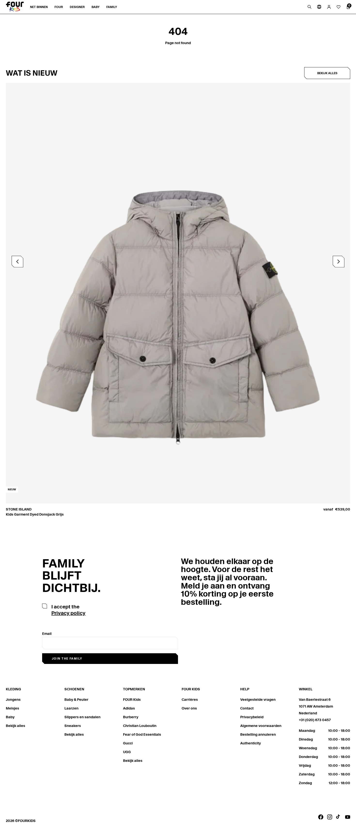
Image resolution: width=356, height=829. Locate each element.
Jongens (13, 699)
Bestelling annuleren (258, 734)
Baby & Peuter (76, 699)
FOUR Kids (132, 699)
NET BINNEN (39, 7)
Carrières (190, 699)
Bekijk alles (327, 73)
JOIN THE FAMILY (67, 658)
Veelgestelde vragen (258, 699)
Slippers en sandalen (82, 717)
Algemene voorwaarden (260, 726)
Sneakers (72, 726)
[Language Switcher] (319, 7)
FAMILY (111, 7)
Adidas (129, 708)
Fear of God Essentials (142, 734)
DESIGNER (77, 7)
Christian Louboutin (139, 726)
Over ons (189, 708)
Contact (247, 708)
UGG (127, 752)
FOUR (58, 7)
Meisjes (12, 708)
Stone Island (18, 509)
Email (47, 634)
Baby (10, 717)
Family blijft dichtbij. (71, 575)
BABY (96, 7)
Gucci (128, 743)
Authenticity (250, 743)
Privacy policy (68, 613)
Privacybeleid (251, 717)
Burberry (130, 717)
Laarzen (71, 708)
